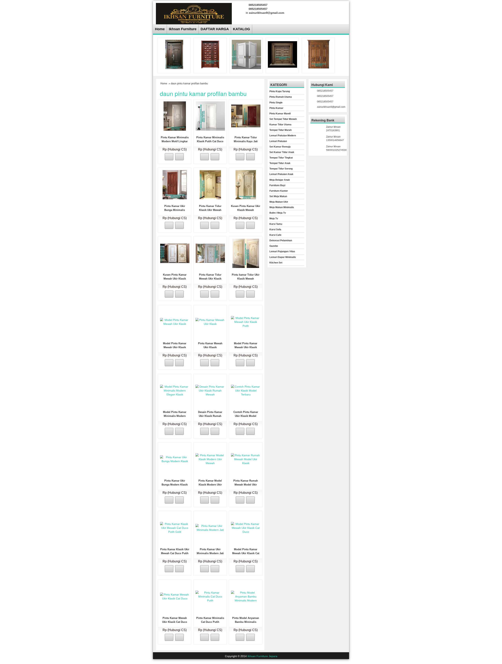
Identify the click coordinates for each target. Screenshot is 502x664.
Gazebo (273, 246)
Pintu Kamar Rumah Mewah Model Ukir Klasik (245, 484)
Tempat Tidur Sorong (281, 168)
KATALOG (241, 29)
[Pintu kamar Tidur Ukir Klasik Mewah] (245, 253)
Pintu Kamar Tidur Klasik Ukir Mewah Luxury (210, 210)
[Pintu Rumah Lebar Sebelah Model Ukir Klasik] (318, 54)
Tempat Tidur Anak (279, 163)
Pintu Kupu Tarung (279, 91)
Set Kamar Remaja (280, 146)
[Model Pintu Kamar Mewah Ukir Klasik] (174, 321)
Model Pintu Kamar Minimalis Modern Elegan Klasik (174, 416)
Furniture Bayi (277, 185)
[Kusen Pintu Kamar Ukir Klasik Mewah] (246, 184)
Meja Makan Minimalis (281, 207)
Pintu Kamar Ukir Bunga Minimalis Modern (174, 210)
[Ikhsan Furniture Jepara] (194, 13)
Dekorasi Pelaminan (280, 240)
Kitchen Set (275, 262)
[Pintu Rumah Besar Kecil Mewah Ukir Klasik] (174, 54)
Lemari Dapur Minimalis (282, 257)
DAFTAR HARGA (215, 29)
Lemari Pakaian (278, 141)
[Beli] (169, 156)
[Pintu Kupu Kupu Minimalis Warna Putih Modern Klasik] (246, 54)
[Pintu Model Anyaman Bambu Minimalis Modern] (245, 596)
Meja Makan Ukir (278, 201)
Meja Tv (273, 218)
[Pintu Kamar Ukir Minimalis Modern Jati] (210, 527)
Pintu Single (276, 102)
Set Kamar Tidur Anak (281, 152)
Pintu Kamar (276, 108)
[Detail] (179, 156)
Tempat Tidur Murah (280, 130)
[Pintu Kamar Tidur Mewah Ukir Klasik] (210, 253)
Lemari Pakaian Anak (281, 174)
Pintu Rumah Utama (280, 97)
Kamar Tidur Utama (280, 124)
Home (160, 29)
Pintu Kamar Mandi (280, 113)
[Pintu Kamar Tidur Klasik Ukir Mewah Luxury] (210, 184)
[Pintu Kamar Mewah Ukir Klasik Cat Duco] (174, 596)
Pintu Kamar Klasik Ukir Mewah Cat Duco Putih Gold (174, 553)
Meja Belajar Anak (279, 180)
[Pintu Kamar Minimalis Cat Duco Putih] (210, 596)
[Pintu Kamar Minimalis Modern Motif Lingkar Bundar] (175, 115)
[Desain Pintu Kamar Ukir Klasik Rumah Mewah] (210, 390)
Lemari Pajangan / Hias (282, 251)
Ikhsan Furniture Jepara (262, 656)
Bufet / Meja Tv (277, 212)
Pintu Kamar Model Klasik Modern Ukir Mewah (210, 484)
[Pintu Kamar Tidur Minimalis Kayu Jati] (245, 115)
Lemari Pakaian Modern (282, 135)
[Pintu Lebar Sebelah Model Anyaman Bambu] (210, 54)
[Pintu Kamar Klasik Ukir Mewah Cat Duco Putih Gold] (174, 527)
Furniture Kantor (278, 190)
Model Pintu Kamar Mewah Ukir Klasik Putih (245, 347)
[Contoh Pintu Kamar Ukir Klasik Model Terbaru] (245, 390)
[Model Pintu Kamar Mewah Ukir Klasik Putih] (245, 321)
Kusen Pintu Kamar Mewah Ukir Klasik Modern (174, 278)
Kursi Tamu (275, 224)
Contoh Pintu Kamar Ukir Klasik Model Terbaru (245, 416)
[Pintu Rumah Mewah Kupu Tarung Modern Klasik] (282, 54)
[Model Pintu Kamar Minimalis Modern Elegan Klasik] (174, 390)
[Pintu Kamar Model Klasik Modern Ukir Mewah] (210, 459)
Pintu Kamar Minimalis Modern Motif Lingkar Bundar (175, 141)
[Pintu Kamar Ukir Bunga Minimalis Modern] (175, 184)
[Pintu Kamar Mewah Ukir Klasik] (210, 321)
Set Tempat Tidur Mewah (283, 119)
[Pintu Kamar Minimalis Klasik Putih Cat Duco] (210, 115)
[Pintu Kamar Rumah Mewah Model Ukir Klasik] (245, 459)
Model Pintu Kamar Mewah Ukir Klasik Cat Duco (245, 553)
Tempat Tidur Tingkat (281, 157)
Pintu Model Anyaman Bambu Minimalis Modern (245, 622)
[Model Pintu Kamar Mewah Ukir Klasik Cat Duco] (245, 527)
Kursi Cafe (275, 235)
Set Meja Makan (278, 196)
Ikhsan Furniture (182, 29)
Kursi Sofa (275, 229)
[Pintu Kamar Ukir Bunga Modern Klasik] (174, 459)
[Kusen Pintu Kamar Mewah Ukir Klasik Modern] (174, 253)
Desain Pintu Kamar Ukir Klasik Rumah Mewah (210, 416)
